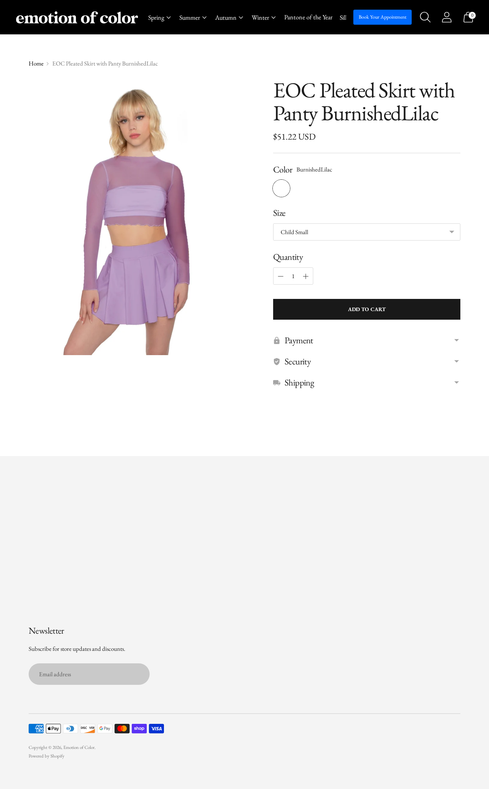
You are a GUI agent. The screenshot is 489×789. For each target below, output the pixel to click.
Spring (156, 17)
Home (36, 63)
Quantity (288, 256)
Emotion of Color (79, 747)
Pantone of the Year (308, 17)
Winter (260, 17)
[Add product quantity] (306, 276)
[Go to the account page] (447, 17)
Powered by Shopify (46, 756)
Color (282, 169)
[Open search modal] (425, 17)
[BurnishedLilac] (281, 188)
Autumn (226, 17)
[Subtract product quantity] (280, 276)
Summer (189, 17)
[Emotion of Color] (77, 17)
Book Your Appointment (382, 17)
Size (279, 212)
